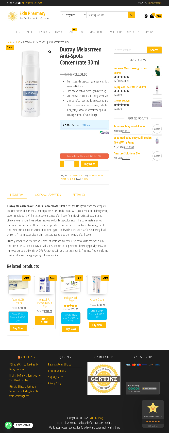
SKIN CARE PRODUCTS (76, 175)
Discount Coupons (57, 371)
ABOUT (30, 32)
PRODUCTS (44, 32)
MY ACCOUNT (96, 32)
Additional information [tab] (48, 195)
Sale (72, 31)
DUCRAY (85, 179)
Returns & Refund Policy (59, 364)
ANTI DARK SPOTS (96, 175)
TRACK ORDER (115, 32)
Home (10, 42)
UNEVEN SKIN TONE (68, 179)
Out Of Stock (44, 320)
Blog (81, 32)
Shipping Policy (55, 377)
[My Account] (146, 15)
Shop (17, 42)
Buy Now (89, 164)
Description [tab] (16, 195)
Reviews (149, 32)
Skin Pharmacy (32, 13)
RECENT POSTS (28, 357)
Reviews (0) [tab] (79, 195)
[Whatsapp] (8, 425)
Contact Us (133, 32)
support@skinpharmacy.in (31, 2)
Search (154, 50)
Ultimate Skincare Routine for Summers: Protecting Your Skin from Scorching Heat (24, 391)
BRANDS (59, 32)
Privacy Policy (54, 383)
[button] (50, 52)
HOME (19, 32)
